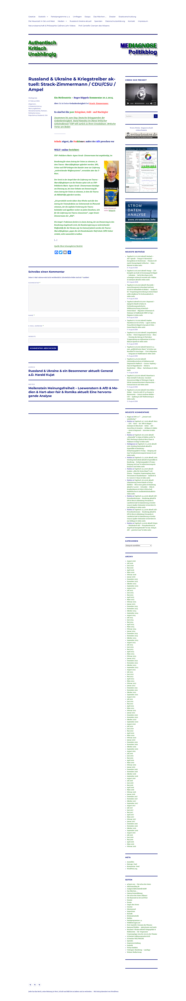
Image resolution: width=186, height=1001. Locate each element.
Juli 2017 (130, 808)
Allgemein (32, 104)
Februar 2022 (131, 683)
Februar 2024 (131, 629)
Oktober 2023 (131, 638)
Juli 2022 (130, 672)
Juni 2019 (130, 756)
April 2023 (130, 652)
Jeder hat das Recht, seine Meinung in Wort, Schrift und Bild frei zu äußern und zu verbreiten (60, 991)
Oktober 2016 (131, 828)
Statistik (42, 17)
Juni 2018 (130, 783)
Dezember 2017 (132, 797)
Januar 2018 (131, 794)
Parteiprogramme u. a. (60, 17)
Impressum (143, 21)
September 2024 (132, 613)
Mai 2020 (130, 731)
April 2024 (130, 624)
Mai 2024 (130, 622)
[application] (141, 94)
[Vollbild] (155, 103)
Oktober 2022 (131, 665)
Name (31, 315)
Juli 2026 (130, 563)
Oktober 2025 (131, 584)
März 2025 (130, 600)
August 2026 (131, 561)
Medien (61, 21)
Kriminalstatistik (133, 916)
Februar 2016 (131, 846)
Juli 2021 (130, 699)
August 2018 (131, 778)
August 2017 (131, 806)
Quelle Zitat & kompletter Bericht (68, 246)
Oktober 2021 (131, 692)
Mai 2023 (130, 649)
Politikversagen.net (133, 923)
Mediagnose (32, 98)
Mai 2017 (130, 812)
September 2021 (132, 695)
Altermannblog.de (133, 886)
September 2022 (132, 667)
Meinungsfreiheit (34, 108)
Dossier (112, 17)
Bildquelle (112, 210)
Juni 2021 (130, 701)
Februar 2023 (131, 656)
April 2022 (130, 679)
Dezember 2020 (132, 715)
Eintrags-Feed (132, 864)
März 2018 (130, 790)
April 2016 (130, 842)
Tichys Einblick (132, 948)
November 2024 (132, 609)
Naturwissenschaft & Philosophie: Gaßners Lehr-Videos (51, 26)
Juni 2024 (130, 620)
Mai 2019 (130, 758)
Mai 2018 (130, 785)
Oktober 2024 (131, 611)
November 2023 (132, 636)
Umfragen (77, 17)
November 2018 (132, 772)
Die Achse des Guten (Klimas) (137, 896)
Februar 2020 (131, 738)
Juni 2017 (130, 810)
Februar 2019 (131, 765)
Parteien (44, 111)
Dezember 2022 (132, 661)
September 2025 (132, 586)
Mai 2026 (130, 568)
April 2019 (130, 760)
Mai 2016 (130, 840)
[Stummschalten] (151, 103)
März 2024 (130, 627)
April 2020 (130, 733)
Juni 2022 (130, 674)
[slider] (139, 103)
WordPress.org (132, 869)
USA (46, 115)
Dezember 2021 (132, 688)
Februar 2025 (131, 602)
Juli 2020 (130, 726)
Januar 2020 (131, 740)
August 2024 (131, 615)
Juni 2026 (130, 566)
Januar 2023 (131, 658)
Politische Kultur (34, 113)
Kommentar (34, 283)
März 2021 (130, 708)
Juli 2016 (130, 835)
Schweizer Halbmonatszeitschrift (138, 936)
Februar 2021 (131, 710)
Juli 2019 (130, 753)
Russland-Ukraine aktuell (80, 21)
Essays (87, 17)
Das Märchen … (99, 17)
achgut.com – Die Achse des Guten (139, 884)
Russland (40, 115)
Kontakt (131, 21)
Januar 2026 (131, 577)
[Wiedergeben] (128, 103)
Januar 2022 (131, 686)
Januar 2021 (131, 713)
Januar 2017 (131, 821)
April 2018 (130, 787)
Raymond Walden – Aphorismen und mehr (142, 927)
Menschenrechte (34, 111)
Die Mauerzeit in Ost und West (41, 21)
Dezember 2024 (132, 606)
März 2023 (130, 654)
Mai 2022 (130, 677)
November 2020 (132, 717)
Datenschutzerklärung (115, 21)
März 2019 (130, 763)
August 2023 (131, 643)
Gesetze (31, 17)
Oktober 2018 (131, 774)
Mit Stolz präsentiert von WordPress (106, 991)
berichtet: (66, 149)
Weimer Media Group (134, 952)
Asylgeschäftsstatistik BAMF (137, 889)
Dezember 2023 (132, 633)
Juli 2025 (130, 590)
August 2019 (131, 751)
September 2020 (132, 722)
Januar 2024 (131, 631)
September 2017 (132, 803)
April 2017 (130, 815)
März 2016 (130, 844)
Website (32, 336)
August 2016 (131, 833)
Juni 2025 (130, 593)
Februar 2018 (131, 792)
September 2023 (132, 640)
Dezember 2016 (132, 824)
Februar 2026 (131, 575)
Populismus (32, 115)
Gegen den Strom (133, 905)
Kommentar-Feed (133, 866)
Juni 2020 (130, 729)
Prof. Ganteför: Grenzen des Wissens (93, 26)
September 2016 (132, 830)
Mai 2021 (130, 704)
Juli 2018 (130, 781)
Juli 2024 (130, 618)
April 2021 (130, 706)
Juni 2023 (130, 647)
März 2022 (130, 681)
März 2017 (130, 817)
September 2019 (132, 749)
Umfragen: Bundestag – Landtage (138, 950)
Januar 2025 (131, 604)
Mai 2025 (130, 595)
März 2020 (130, 735)
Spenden (98, 21)
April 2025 (130, 597)
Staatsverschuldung (127, 17)
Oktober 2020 (131, 720)
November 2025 (132, 581)
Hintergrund (131, 909)
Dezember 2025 (132, 579)
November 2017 (132, 799)
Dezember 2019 (132, 742)
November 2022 (132, 663)
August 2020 (131, 724)
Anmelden (130, 862)
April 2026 (130, 570)
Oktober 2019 (131, 747)
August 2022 (131, 670)
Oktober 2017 (131, 801)
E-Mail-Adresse (36, 326)
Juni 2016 (130, 837)
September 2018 (132, 776)
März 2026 (130, 572)
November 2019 (132, 744)
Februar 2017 (131, 819)
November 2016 (132, 826)
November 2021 (132, 690)
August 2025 (131, 588)
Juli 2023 (130, 645)
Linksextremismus (34, 106)
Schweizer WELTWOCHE (135, 939)
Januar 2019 (131, 767)
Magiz (129, 417)
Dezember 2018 (132, 769)
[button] (141, 94)
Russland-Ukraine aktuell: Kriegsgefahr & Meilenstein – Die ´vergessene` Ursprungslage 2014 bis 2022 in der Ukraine (142, 932)
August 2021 (131, 697)
